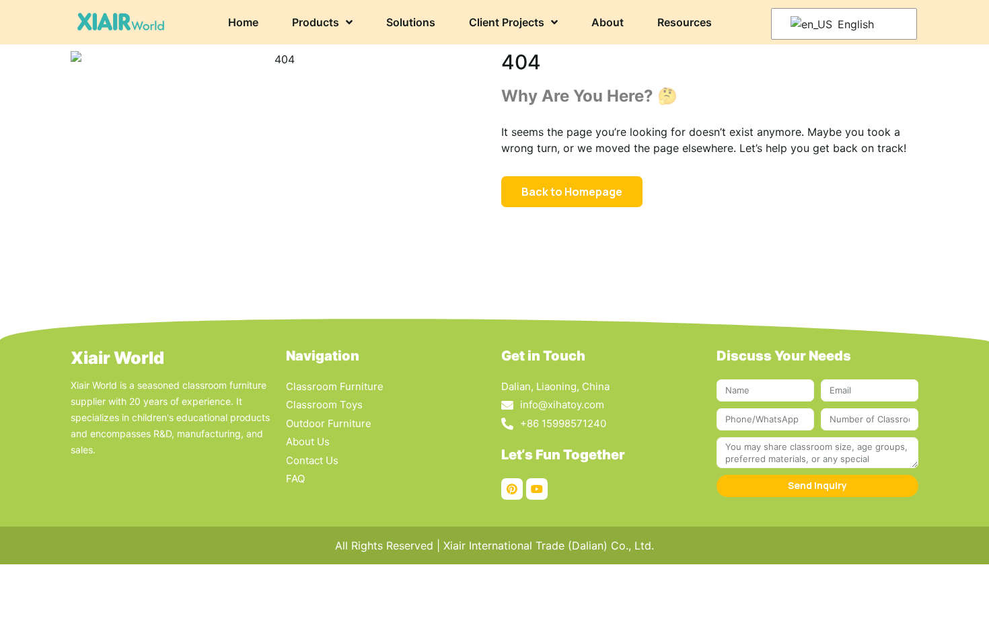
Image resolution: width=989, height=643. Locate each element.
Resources (684, 22)
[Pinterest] (512, 489)
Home (243, 22)
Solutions (410, 22)
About (607, 22)
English (854, 24)
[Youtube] (537, 489)
